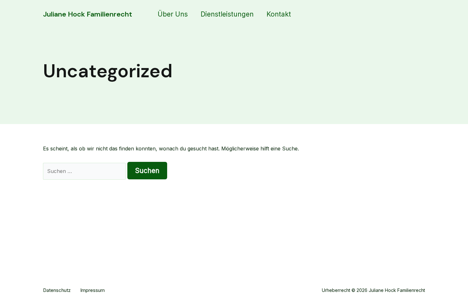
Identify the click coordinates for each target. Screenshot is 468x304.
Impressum (92, 290)
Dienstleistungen (227, 14)
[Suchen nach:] (85, 171)
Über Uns (173, 14)
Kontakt (278, 14)
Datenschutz (57, 290)
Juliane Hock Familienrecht (87, 14)
